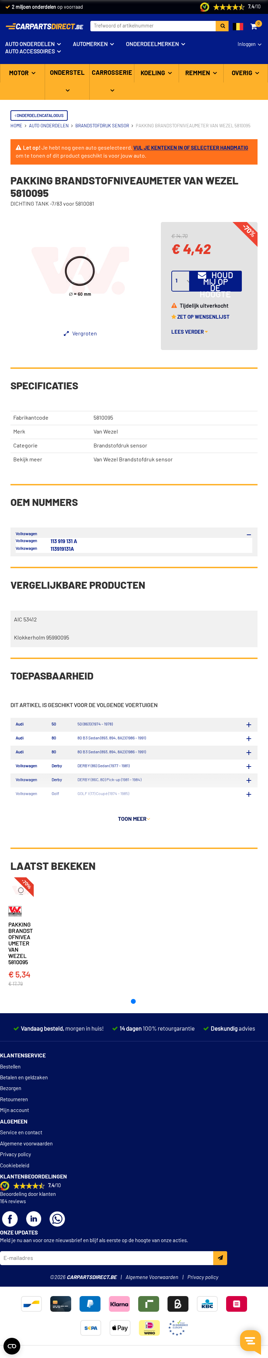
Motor (19, 73)
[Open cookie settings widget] (11, 1346)
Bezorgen (10, 1088)
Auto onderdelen (30, 44)
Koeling (153, 73)
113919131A (62, 549)
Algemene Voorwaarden (152, 1277)
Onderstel (67, 73)
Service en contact (21, 1132)
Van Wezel (106, 432)
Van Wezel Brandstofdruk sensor (133, 459)
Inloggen (247, 44)
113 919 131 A (64, 541)
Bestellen (10, 1067)
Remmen (198, 73)
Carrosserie (112, 73)
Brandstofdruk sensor (120, 445)
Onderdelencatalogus (40, 115)
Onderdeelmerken (152, 44)
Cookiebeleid (14, 1165)
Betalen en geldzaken (24, 1077)
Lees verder (188, 332)
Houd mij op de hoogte (216, 281)
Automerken (90, 44)
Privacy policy (15, 1154)
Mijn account (14, 1110)
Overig (243, 73)
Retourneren (14, 1099)
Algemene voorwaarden (26, 1143)
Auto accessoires (30, 51)
